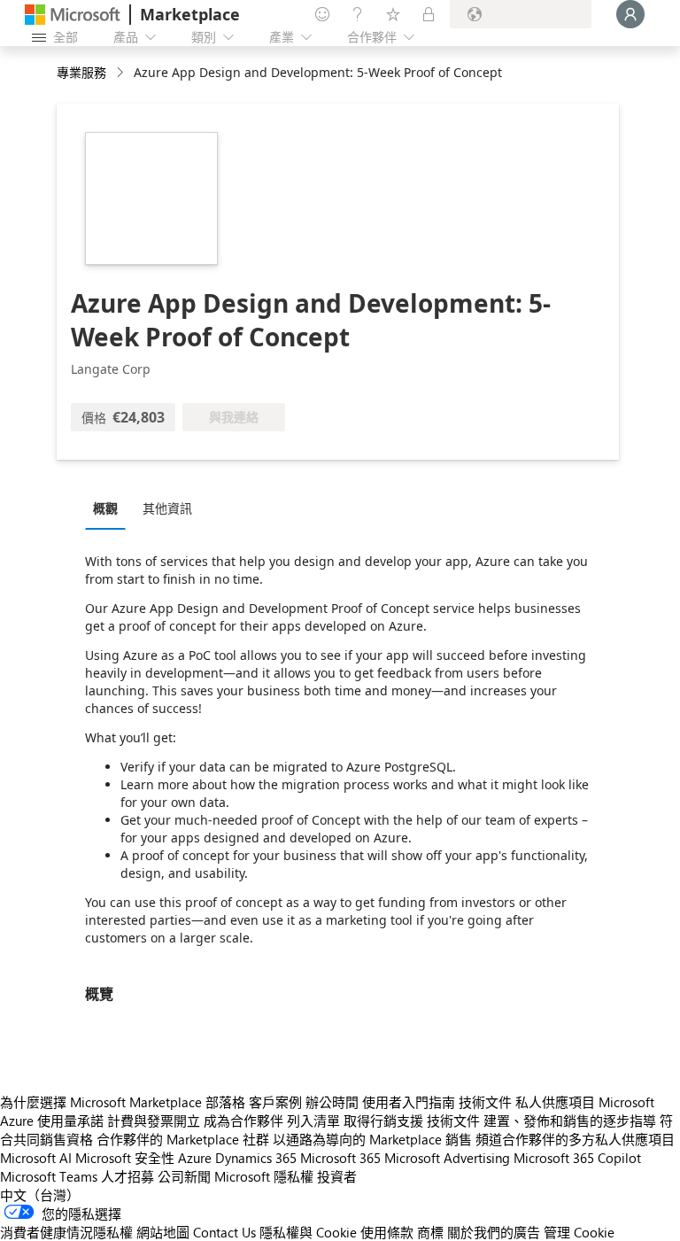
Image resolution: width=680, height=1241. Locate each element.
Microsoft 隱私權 (263, 1176)
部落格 (225, 1102)
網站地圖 (162, 1232)
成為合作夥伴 (243, 1120)
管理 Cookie (579, 1232)
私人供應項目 (555, 1102)
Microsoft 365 (340, 1158)
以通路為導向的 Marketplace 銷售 (372, 1139)
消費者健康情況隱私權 (66, 1232)
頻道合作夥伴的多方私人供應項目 (575, 1139)
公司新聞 (184, 1176)
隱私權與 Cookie (308, 1232)
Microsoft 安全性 (124, 1158)
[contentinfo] (121, 73)
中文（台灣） (40, 1195)
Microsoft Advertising (447, 1158)
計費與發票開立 (153, 1120)
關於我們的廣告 (493, 1232)
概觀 (105, 508)
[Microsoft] (72, 14)
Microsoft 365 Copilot (577, 1158)
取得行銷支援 (383, 1120)
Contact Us (224, 1232)
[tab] (110, 507)
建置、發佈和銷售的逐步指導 (569, 1120)
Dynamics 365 (256, 1158)
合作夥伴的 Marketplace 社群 (183, 1139)
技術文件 (485, 1102)
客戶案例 (275, 1102)
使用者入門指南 (408, 1102)
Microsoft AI (36, 1158)
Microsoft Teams (48, 1176)
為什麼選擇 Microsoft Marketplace (101, 1102)
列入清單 (313, 1120)
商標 (430, 1232)
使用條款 (386, 1232)
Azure (195, 1158)
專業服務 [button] (81, 72)
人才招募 (127, 1176)
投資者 (337, 1176)
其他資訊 (167, 508)
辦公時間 (332, 1102)
